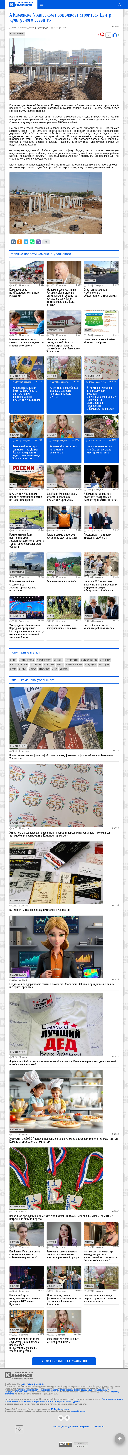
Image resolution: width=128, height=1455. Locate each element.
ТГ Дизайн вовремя (60, 1409)
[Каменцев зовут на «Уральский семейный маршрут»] (26, 272)
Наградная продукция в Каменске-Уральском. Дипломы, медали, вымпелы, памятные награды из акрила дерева (61, 1217)
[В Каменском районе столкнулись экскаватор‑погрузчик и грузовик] (26, 563)
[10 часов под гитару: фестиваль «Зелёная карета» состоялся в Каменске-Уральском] (64, 1277)
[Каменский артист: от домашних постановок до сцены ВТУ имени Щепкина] (26, 1277)
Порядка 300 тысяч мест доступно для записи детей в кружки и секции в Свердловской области (100, 586)
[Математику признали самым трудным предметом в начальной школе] (26, 322)
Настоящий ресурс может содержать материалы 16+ (78, 1426)
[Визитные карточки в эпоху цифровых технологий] (56, 872)
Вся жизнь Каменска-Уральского (64, 1361)
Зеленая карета (55, 1286)
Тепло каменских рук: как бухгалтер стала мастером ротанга (100, 449)
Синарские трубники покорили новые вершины (62, 626)
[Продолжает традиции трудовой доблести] (101, 517)
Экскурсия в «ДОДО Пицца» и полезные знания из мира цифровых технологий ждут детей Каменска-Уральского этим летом (63, 1140)
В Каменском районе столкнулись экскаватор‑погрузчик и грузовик (22, 586)
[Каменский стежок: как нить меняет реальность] (64, 426)
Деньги (23, 669)
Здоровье (16, 280)
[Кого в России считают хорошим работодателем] (101, 607)
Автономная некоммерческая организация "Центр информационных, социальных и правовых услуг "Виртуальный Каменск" (57, 1391)
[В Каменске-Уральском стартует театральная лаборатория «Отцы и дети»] (101, 476)
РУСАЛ (51, 572)
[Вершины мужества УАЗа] (64, 563)
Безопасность (18, 525)
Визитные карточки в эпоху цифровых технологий (39, 910)
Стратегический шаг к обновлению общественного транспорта (100, 292)
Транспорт (90, 280)
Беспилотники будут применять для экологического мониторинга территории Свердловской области (26, 540)
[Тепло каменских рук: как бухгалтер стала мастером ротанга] (101, 426)
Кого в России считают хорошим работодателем (99, 626)
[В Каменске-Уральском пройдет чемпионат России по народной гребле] (26, 476)
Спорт (14, 485)
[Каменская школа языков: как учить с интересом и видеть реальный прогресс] (64, 1233)
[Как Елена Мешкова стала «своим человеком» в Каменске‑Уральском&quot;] (64, 476)
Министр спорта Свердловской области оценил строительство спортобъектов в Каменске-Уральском (63, 345)
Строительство (18, 34)
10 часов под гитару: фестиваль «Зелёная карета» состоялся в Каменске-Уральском (64, 1300)
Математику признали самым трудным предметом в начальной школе (26, 342)
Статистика (53, 525)
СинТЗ (88, 330)
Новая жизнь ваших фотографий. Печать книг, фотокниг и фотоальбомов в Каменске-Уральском (26, 394)
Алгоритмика (17, 1129)
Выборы (64, 669)
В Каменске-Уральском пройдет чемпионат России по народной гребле (25, 496)
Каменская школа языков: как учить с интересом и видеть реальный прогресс (64, 1254)
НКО (55, 669)
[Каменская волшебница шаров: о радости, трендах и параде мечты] (64, 367)
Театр (88, 485)
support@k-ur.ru (78, 1411)
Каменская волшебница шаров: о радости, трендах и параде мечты (64, 392)
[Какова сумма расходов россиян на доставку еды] (64, 517)
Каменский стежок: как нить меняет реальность (63, 449)
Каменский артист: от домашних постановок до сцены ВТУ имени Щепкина (24, 1300)
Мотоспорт (44, 669)
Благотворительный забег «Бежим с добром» (99, 341)
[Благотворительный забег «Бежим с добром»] (101, 322)
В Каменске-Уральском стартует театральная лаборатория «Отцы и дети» (101, 496)
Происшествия (18, 572)
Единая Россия (55, 280)
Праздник (104, 665)
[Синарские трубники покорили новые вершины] (64, 607)
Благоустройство (56, 330)
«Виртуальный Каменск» (32, 1384)
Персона (52, 376)
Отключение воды (20, 665)
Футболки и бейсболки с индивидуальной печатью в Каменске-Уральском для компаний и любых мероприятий (62, 1063)
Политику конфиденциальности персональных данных (51, 1401)
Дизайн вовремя (19, 376)
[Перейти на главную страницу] (21, 4)
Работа (89, 616)
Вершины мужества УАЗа (61, 581)
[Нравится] (114, 34)
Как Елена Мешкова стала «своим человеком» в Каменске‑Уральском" (62, 496)
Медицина (91, 665)
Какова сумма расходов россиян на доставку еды (62, 536)
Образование (17, 330)
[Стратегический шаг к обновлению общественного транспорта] (101, 272)
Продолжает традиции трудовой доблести (97, 536)
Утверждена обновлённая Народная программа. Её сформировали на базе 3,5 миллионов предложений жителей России (26, 631)
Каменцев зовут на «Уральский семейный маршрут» (24, 292)
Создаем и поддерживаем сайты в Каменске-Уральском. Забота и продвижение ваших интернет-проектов (61, 985)
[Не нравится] (102, 34)
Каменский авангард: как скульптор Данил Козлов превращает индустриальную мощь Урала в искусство (26, 452)
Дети (14, 669)
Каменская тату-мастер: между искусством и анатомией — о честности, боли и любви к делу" (100, 1256)
